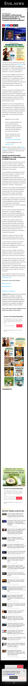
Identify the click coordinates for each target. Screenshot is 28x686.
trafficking (5, 305)
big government (15, 294)
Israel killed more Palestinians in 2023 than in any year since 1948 (16, 638)
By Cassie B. (15, 570)
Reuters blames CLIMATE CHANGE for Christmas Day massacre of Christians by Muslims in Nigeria (16, 645)
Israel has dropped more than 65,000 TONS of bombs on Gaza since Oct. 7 (16, 552)
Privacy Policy (11, 674)
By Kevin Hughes (16, 627)
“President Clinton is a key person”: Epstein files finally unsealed (15, 611)
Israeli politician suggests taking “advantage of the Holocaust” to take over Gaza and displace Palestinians (16, 567)
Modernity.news (6, 283)
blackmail (23, 294)
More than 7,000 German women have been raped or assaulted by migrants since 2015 (16, 605)
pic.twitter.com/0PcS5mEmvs (13, 139)
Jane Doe (13, 299)
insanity (4, 299)
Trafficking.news (6, 277)
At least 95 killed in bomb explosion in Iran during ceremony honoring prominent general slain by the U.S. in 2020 (16, 589)
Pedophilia (15, 301)
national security (6, 301)
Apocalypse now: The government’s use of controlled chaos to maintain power (15, 581)
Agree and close (13, 677)
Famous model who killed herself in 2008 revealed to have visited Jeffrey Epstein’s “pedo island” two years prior (16, 559)
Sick (9, 303)
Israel (8, 299)
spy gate (13, 303)
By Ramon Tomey (16, 518)
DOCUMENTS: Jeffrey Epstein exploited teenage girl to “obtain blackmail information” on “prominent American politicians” (16, 523)
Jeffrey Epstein (20, 299)
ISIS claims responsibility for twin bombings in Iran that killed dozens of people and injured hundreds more (16, 546)
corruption (19, 296)
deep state (11, 297)
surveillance (19, 303)
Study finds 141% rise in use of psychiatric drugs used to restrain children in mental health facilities (15, 618)
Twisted (20, 305)
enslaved (17, 297)
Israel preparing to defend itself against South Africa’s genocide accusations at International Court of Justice (16, 597)
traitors (10, 305)
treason (15, 305)
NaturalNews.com (7, 286)
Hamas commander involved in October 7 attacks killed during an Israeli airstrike (15, 539)
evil (21, 297)
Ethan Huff (11, 22)
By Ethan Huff (15, 526)
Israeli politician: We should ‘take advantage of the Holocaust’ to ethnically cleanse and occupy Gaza (15, 632)
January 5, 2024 (9, 144)
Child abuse (5, 296)
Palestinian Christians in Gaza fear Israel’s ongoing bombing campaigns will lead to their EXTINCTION (16, 625)
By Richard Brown (16, 541)
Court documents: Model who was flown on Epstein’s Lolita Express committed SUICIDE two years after (15, 515)
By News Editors (16, 584)
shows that (20, 64)
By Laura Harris (15, 601)
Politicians (21, 301)
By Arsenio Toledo (16, 534)
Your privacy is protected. (8, 330)
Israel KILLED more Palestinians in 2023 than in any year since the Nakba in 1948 (16, 574)
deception (5, 297)
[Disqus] (14, 409)
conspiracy (12, 296)
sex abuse (5, 303)
